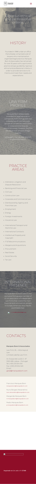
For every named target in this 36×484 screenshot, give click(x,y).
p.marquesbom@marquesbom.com (17, 405)
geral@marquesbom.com (16, 371)
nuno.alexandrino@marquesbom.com (17, 392)
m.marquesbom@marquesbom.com (17, 398)
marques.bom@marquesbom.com (16, 386)
